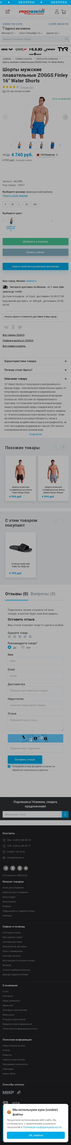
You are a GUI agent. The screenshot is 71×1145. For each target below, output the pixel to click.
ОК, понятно (36, 1135)
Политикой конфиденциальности (42, 1127)
